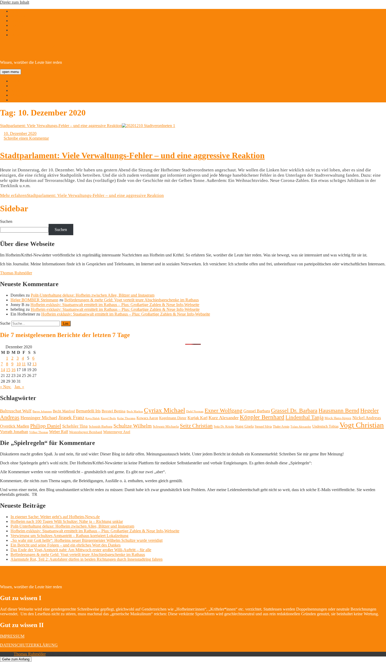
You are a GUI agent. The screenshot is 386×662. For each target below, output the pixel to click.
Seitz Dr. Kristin (224, 426)
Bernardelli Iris (88, 410)
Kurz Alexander (223, 417)
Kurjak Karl (197, 418)
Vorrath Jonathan (14, 431)
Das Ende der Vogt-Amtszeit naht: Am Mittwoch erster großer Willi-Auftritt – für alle (81, 550)
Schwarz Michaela (166, 426)
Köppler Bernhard (262, 417)
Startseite (18, 81)
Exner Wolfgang (223, 410)
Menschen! (20, 95)
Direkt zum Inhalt (14, 2)
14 (3, 369)
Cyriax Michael (164, 410)
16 (13, 369)
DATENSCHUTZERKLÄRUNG (29, 645)
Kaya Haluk (92, 418)
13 (34, 364)
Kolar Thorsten (126, 418)
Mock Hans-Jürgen (338, 418)
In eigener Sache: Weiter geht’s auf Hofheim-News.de (55, 516)
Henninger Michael (38, 417)
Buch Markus (135, 411)
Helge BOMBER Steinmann (34, 300)
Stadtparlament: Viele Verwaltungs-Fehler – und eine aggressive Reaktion (61, 125)
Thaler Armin (281, 426)
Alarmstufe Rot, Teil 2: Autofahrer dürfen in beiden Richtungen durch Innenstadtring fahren (87, 559)
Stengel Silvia (263, 426)
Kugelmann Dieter (172, 418)
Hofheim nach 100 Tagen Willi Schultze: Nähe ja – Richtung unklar (67, 521)
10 (19, 364)
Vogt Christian (362, 425)
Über (15, 85)
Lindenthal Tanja (304, 417)
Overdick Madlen (14, 426)
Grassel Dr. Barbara (294, 410)
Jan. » (19, 387)
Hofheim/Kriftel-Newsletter (70, 49)
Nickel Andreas (366, 417)
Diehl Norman (195, 411)
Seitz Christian (196, 426)
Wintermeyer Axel (116, 432)
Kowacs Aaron (147, 418)
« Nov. (5, 387)
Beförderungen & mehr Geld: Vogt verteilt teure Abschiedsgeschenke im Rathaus (131, 300)
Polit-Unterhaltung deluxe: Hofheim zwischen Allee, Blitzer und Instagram (92, 295)
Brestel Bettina (114, 411)
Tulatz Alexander (300, 426)
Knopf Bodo (108, 418)
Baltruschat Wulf (16, 410)
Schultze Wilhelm (132, 426)
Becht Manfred (64, 411)
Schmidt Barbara (100, 426)
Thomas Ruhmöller (16, 273)
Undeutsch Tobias (325, 426)
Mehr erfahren (82, 195)
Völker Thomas (38, 432)
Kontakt (17, 100)
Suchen (6, 221)
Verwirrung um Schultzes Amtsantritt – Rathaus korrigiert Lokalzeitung (69, 535)
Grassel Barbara (256, 411)
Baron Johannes (42, 411)
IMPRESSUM (12, 636)
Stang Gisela (244, 426)
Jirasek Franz (71, 417)
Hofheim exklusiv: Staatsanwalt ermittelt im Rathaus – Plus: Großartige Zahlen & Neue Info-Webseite (114, 304)
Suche (5, 323)
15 (8, 369)
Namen (17, 90)
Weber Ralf (58, 431)
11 (24, 364)
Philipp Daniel (45, 426)
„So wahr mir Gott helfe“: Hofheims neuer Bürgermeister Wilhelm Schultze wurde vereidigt (87, 540)
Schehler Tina (75, 426)
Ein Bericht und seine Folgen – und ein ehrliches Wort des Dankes (66, 545)
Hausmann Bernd (339, 410)
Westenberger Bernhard (85, 432)
